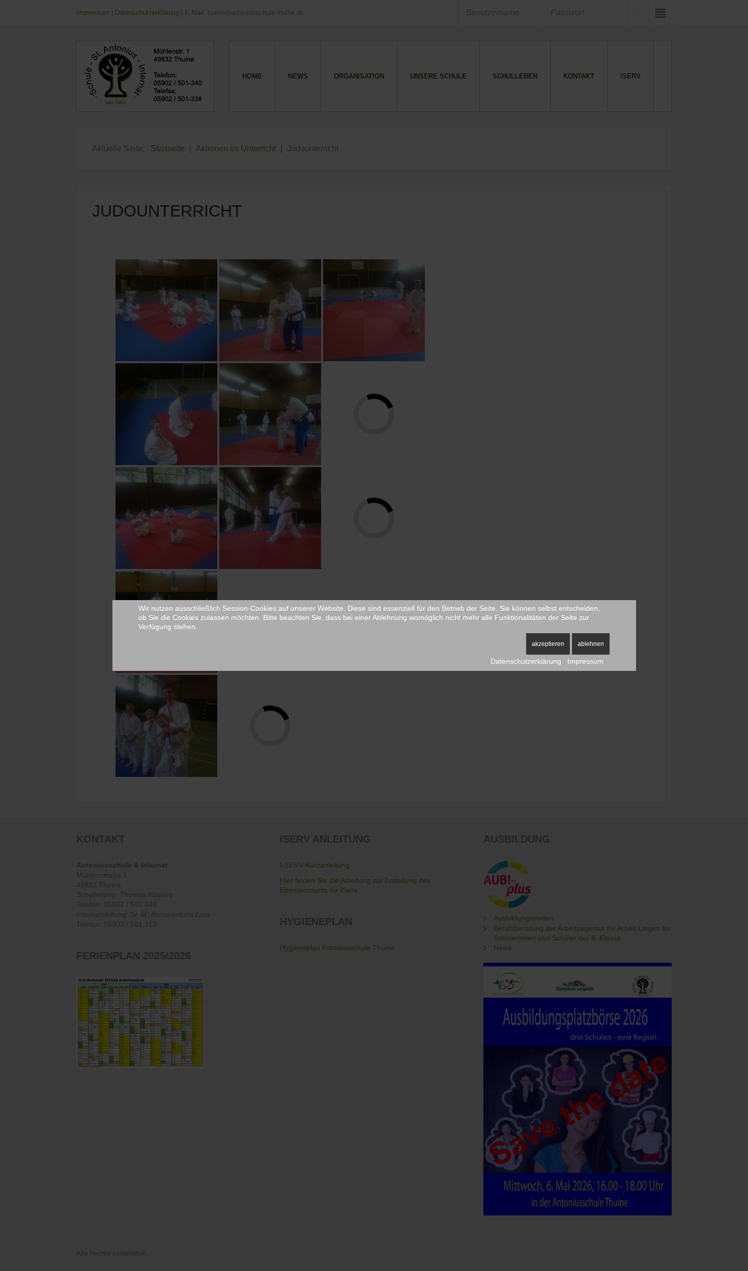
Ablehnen (591, 643)
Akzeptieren (548, 643)
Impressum (585, 661)
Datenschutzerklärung (526, 661)
